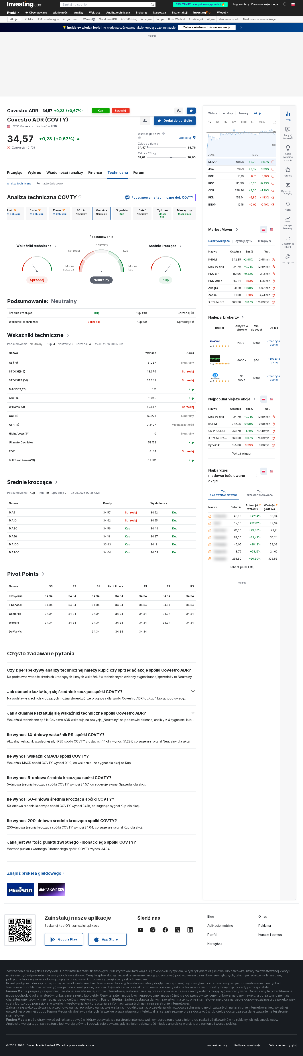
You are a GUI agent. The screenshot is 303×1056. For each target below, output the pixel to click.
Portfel (212, 934)
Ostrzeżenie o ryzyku (283, 1045)
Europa (159, 19)
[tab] (13, 213)
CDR (211, 190)
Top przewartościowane (259, 493)
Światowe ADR (108, 19)
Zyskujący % (243, 241)
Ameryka (146, 19)
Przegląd (14, 172)
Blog (210, 916)
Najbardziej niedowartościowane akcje (226, 475)
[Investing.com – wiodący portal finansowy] (24, 4)
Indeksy (227, 113)
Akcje (14, 19)
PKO (211, 183)
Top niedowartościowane (224, 493)
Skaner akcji (179, 12)
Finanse (95, 172)
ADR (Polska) (129, 19)
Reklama (264, 925)
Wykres (34, 172)
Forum (138, 172)
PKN (211, 197)
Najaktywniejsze (219, 241)
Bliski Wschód (176, 19)
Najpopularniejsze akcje (229, 399)
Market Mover (220, 229)
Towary (243, 113)
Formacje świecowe (50, 183)
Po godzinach (71, 19)
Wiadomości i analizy (64, 172)
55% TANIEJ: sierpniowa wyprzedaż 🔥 (200, 4)
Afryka (211, 19)
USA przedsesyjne (48, 19)
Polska (29, 19)
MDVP (212, 162)
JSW (211, 169)
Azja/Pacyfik (196, 19)
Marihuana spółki (228, 19)
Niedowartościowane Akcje (259, 19)
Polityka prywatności (247, 1045)
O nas (262, 916)
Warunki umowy (217, 1045)
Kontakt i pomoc (270, 934)
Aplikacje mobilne (220, 925)
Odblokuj (185, 137)
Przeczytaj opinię (274, 342)
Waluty (212, 113)
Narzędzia (214, 944)
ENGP (212, 204)
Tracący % (265, 241)
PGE (211, 176)
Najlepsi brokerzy (223, 317)
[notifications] (284, 4)
